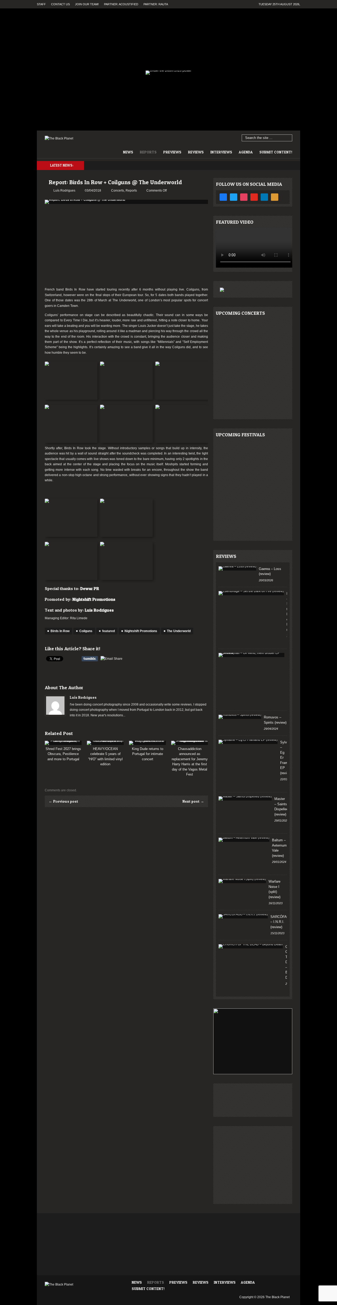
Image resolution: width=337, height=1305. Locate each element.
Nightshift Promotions (93, 599)
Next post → (193, 801)
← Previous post (63, 801)
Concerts (117, 190)
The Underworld (179, 631)
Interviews (221, 152)
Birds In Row (60, 631)
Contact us (60, 4)
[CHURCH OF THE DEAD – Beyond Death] (251, 946)
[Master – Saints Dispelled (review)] (245, 798)
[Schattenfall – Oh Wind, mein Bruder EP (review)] (251, 655)
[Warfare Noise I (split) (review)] (242, 881)
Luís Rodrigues (83, 697)
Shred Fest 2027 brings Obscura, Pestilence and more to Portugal (63, 754)
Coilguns (85, 631)
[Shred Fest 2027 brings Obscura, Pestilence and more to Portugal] (63, 743)
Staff (41, 4)
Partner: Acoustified (121, 4)
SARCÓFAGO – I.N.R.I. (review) (281, 922)
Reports (148, 152)
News (128, 152)
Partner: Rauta (155, 4)
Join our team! (87, 4)
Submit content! (275, 152)
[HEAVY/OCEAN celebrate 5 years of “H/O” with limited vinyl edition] (105, 743)
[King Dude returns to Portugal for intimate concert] (147, 743)
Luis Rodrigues (99, 610)
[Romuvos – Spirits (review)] (240, 717)
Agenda (246, 152)
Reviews (196, 152)
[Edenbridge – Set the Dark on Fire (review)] (251, 593)
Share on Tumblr (90, 658)
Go (288, 138)
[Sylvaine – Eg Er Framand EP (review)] (248, 742)
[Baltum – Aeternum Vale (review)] (244, 840)
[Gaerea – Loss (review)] (237, 568)
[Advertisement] (126, 246)
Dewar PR (89, 588)
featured (108, 631)
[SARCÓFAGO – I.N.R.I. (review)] (243, 916)
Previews (172, 152)
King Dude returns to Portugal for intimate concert (147, 754)
